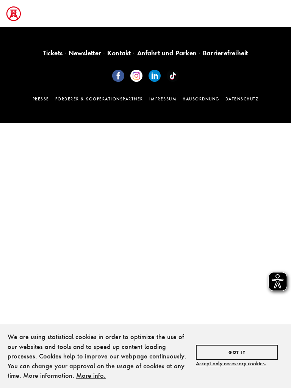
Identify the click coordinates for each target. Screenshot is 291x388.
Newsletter (85, 53)
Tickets (53, 53)
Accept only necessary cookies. (231, 363)
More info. (91, 375)
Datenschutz (242, 99)
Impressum (163, 99)
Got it (236, 352)
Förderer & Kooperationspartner (99, 99)
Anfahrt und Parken (167, 53)
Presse (41, 99)
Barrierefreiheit (225, 53)
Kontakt (119, 53)
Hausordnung (201, 99)
